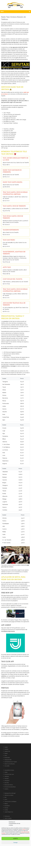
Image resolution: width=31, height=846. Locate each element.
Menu (2, 11)
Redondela (7, 757)
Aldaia (5, 772)
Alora (5, 755)
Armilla (6, 809)
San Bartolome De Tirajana (10, 761)
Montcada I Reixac (8, 784)
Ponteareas (7, 816)
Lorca (5, 799)
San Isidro (6, 782)
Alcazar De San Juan (9, 774)
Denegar (15, 842)
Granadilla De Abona (9, 770)
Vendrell (6, 778)
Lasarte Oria (7, 751)
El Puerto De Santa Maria (10, 786)
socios (24, 829)
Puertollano (7, 805)
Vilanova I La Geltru (8, 795)
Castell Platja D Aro (8, 811)
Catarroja (6, 776)
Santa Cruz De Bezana (9, 763)
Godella (6, 749)
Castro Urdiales (7, 818)
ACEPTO (15, 838)
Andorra (6, 788)
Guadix (6, 747)
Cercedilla (6, 765)
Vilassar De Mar (7, 759)
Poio (5, 797)
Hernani (6, 807)
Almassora (6, 780)
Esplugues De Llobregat (9, 793)
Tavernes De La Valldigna (10, 801)
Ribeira (6, 803)
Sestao (6, 753)
